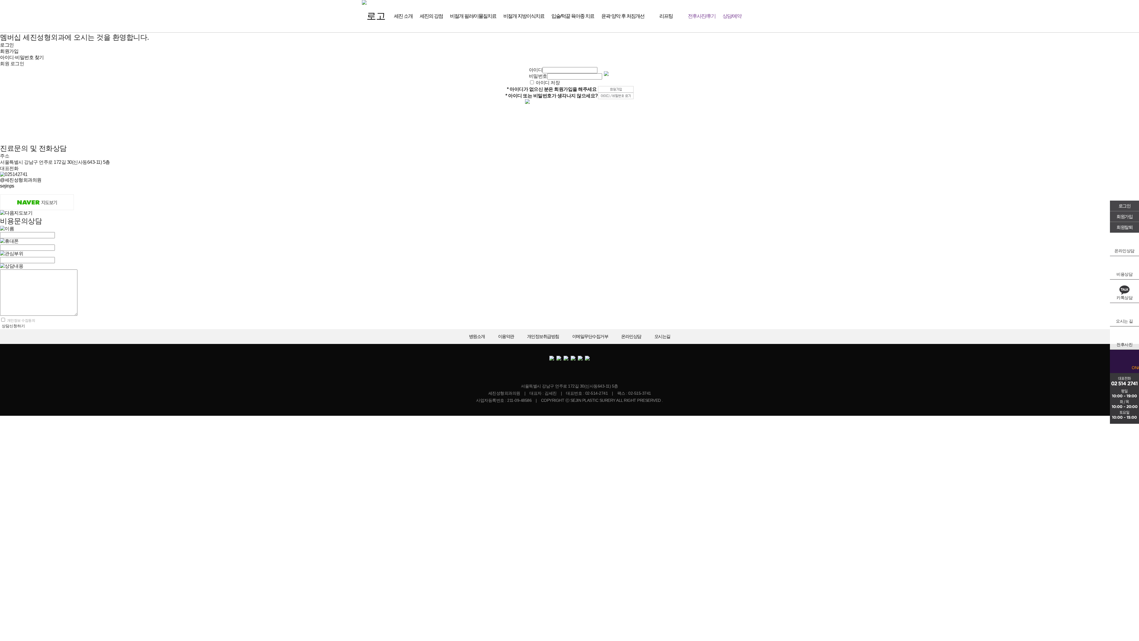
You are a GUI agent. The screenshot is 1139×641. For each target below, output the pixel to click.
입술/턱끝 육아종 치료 (572, 16)
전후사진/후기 (701, 16)
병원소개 (477, 336)
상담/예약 (732, 16)
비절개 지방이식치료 (523, 16)
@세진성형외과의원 (21, 180)
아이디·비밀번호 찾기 (22, 57)
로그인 (1125, 205)
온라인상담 (631, 336)
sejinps (7, 185)
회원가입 (1124, 216)
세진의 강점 (431, 16)
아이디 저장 (548, 82)
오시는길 (662, 336)
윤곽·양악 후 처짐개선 (622, 16)
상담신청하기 (13, 326)
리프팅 (666, 16)
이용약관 (506, 336)
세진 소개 (403, 16)
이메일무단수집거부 (590, 336)
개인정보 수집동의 (21, 320)
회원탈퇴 (1124, 227)
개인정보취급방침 (543, 336)
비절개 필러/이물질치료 (473, 16)
